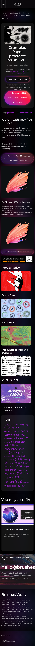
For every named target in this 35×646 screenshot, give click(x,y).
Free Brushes (23, 65)
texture (29, 113)
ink (18, 445)
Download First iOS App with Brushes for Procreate (18, 158)
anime (23, 425)
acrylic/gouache (11, 425)
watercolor (14, 485)
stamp (12, 477)
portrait (23, 113)
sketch (15, 473)
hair (9, 445)
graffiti (7, 442)
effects (18, 434)
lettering (17, 452)
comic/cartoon (12, 431)
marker (9, 456)
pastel (13, 463)
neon (20, 456)
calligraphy (11, 427)
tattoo (23, 478)
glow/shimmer (18, 438)
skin (26, 474)
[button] (4, 4)
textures (26, 482)
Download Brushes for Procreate (19, 252)
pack (15, 459)
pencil (16, 113)
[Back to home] (17, 4)
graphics (10, 113)
